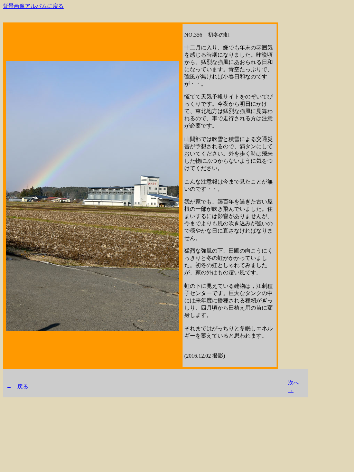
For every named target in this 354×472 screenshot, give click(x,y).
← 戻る (17, 386)
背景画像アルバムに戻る (33, 6)
